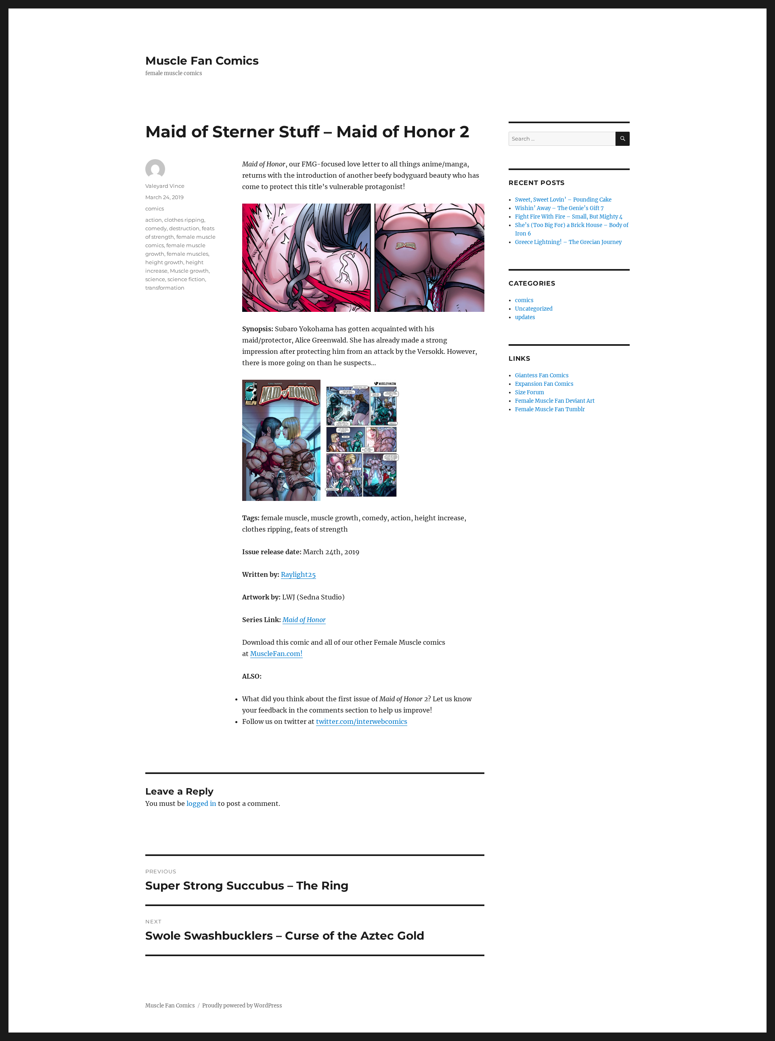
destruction (184, 228)
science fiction (186, 279)
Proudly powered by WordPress (242, 1005)
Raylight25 (298, 574)
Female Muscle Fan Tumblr (550, 409)
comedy (156, 228)
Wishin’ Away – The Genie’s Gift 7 (559, 208)
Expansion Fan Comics (544, 384)
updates (525, 317)
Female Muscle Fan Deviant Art (555, 400)
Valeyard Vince (164, 186)
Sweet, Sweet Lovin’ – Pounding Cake (563, 199)
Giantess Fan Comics (542, 375)
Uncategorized (534, 308)
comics (154, 208)
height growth (164, 262)
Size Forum (529, 392)
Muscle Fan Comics (202, 60)
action (153, 220)
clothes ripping (184, 220)
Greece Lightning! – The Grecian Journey (568, 242)
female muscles (187, 253)
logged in (201, 803)
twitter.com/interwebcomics (361, 721)
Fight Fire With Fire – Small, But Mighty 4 (568, 216)
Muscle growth (189, 270)
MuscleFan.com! (276, 654)
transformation (164, 287)
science (155, 279)
